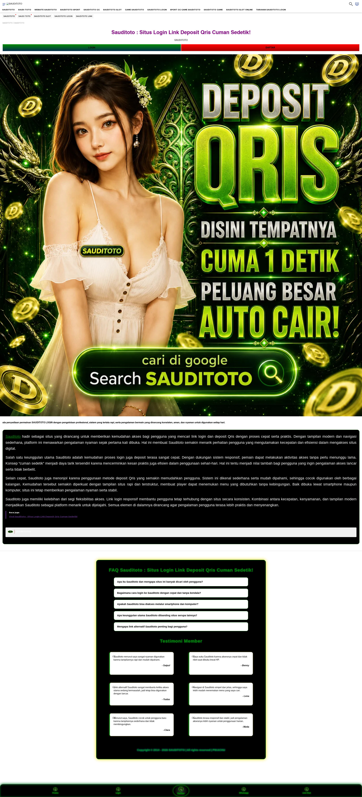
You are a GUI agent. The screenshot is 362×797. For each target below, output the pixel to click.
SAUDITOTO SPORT (70, 9)
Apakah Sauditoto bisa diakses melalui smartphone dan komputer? (157, 604)
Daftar (181, 793)
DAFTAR (270, 47)
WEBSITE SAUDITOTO (46, 9)
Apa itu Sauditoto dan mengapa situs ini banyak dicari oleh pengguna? (160, 581)
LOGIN (91, 47)
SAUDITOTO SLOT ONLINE (239, 9)
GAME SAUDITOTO (134, 9)
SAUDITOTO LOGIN (157, 9)
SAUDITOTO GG (92, 9)
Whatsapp (243, 793)
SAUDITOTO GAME (213, 9)
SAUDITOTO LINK (84, 16)
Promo (55, 793)
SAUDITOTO (8, 9)
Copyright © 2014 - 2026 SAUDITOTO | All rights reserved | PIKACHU (181, 749)
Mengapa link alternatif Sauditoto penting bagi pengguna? (152, 626)
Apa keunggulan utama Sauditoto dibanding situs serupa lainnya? (157, 615)
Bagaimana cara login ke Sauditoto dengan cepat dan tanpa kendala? (159, 593)
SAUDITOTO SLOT (112, 9)
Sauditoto (13, 436)
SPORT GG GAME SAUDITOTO (185, 9)
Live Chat (306, 793)
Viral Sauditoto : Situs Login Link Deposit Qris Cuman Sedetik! (43, 516)
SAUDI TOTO (24, 9)
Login (118, 793)
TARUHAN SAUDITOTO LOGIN (271, 9)
